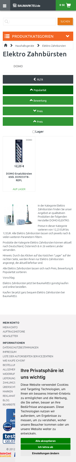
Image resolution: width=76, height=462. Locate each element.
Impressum (9, 351)
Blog (6, 400)
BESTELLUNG (10, 365)
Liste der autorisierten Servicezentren (28, 356)
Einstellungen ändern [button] (45, 453)
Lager (39, 131)
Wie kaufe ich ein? (14, 360)
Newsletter (10, 336)
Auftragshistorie (14, 331)
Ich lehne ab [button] (45, 447)
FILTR (40, 79)
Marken (8, 391)
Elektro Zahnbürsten (54, 45)
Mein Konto (10, 327)
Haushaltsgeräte (24, 45)
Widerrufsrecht (13, 373)
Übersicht (9, 387)
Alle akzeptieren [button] (45, 440)
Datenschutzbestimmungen (20, 347)
